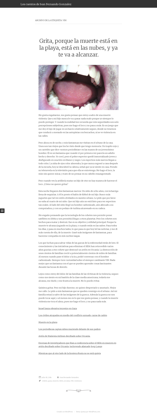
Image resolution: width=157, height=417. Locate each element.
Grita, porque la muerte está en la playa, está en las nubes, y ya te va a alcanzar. (78, 48)
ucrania (67, 381)
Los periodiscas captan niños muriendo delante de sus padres (70, 329)
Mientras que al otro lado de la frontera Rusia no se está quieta (70, 353)
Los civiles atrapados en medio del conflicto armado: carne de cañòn (73, 315)
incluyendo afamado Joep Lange (86, 346)
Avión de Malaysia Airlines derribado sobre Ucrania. (64, 336)
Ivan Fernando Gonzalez (69, 377)
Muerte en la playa (48, 322)
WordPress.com (94, 412)
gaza (50, 381)
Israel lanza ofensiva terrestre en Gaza (58, 308)
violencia (78, 381)
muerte (56, 381)
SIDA (61, 381)
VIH (72, 381)
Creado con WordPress (65, 412)
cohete (44, 381)
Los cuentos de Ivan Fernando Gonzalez (46, 4)
